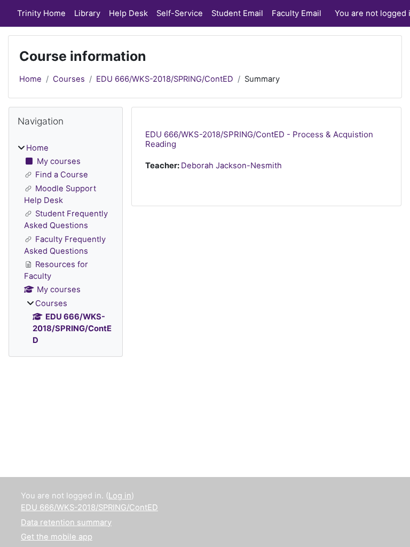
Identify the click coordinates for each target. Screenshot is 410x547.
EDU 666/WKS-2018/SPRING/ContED (164, 79)
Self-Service (179, 13)
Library (87, 13)
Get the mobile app (56, 537)
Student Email (237, 13)
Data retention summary (66, 522)
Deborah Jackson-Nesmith (231, 165)
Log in (119, 496)
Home (30, 79)
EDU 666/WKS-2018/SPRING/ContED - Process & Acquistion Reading (259, 139)
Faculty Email (296, 13)
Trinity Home (41, 13)
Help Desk (128, 13)
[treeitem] (66, 244)
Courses (69, 79)
